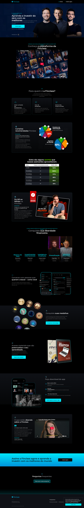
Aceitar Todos (73, 504)
